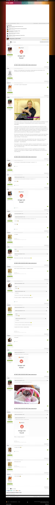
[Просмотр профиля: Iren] (9, 449)
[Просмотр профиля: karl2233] (10, 478)
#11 (47, 266)
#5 (47, 160)
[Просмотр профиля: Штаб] (10, 193)
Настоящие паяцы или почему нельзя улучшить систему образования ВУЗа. (18, 28)
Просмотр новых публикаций (42, 23)
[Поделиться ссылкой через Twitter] (6, 490)
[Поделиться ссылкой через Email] (12, 490)
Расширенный (48, 0)
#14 (47, 335)
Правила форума (36, 23)
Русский (8, 501)
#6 (47, 174)
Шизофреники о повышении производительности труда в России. (17, 35)
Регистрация (16, 0)
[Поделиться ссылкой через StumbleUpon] (11, 490)
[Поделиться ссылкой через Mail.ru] (16, 490)
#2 (47, 68)
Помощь (19, 501)
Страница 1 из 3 (8, 488)
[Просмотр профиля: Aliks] (10, 72)
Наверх (7, 81)
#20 (47, 474)
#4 (47, 97)
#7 (47, 189)
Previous (5, 27)
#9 (47, 232)
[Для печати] (13, 490)
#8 (47, 211)
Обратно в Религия (47, 488)
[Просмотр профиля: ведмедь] (10, 236)
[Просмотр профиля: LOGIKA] (10, 49)
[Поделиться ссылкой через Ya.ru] (18, 490)
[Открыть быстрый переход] (47, 23)
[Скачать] (14, 490)
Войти (12, 0)
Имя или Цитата (46, 81)
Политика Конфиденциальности (13, 501)
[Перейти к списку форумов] (9, 2)
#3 (47, 82)
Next (50, 27)
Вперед (15, 488)
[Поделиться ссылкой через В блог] (15, 490)
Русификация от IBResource (46, 501)
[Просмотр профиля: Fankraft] (10, 164)
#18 (47, 445)
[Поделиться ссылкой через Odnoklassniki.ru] (17, 490)
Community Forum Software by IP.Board (38, 501)
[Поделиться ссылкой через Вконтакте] (19, 490)
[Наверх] (27, 502)
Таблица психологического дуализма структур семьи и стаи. (16, 26)
